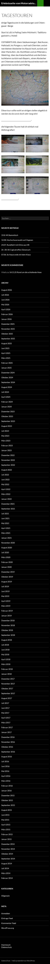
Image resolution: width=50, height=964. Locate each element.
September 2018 (8, 635)
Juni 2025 (5, 348)
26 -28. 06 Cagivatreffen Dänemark (15, 250)
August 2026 (6, 290)
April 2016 (5, 776)
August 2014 (6, 863)
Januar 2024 (6, 406)
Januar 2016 (6, 790)
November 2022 (8, 460)
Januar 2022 (6, 499)
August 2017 (6, 698)
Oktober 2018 (7, 630)
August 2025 (6, 343)
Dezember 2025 (8, 324)
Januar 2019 (6, 615)
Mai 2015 (5, 820)
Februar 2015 (7, 834)
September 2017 (8, 693)
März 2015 (5, 829)
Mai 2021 (5, 523)
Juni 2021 (5, 518)
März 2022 (5, 494)
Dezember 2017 (8, 679)
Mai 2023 (5, 436)
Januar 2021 (6, 538)
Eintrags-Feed (7, 918)
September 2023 (8, 421)
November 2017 (8, 683)
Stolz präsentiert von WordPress (23, 961)
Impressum (6, 945)
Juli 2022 (5, 474)
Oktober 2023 (7, 416)
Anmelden (5, 913)
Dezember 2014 (8, 844)
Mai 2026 (5, 304)
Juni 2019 (5, 591)
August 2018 (6, 640)
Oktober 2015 (7, 800)
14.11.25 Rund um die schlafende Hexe (25, 272)
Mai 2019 (5, 596)
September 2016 (8, 752)
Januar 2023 (6, 450)
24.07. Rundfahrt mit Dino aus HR (15, 245)
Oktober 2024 (7, 377)
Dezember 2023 (8, 411)
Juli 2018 (5, 645)
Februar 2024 (7, 402)
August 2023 (6, 426)
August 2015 (6, 810)
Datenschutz (6, 947)
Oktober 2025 (7, 334)
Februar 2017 (7, 727)
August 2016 (6, 756)
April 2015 (5, 824)
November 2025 (8, 329)
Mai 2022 (5, 484)
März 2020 (5, 557)
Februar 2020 (7, 562)
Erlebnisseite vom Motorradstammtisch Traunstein (19, 3)
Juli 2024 (5, 392)
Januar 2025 (6, 368)
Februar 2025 (7, 363)
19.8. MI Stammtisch (9, 235)
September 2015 (8, 805)
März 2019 (5, 606)
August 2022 (6, 470)
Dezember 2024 (8, 372)
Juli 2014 (5, 868)
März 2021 (5, 533)
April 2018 (5, 659)
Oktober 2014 (7, 854)
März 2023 (5, 440)
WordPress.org (7, 928)
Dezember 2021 (8, 504)
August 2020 (6, 547)
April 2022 (5, 489)
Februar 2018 (7, 669)
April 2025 (5, 353)
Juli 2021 (5, 513)
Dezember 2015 (8, 795)
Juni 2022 (5, 479)
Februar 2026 (7, 314)
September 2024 (8, 382)
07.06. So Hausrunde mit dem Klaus (16, 254)
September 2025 (8, 338)
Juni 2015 (5, 815)
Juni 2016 (5, 766)
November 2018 (8, 625)
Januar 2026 (6, 319)
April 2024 (5, 397)
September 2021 (8, 509)
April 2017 (5, 718)
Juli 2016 (5, 761)
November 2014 (8, 849)
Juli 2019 (5, 586)
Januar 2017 (6, 732)
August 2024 (6, 387)
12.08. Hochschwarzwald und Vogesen (17, 240)
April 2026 (5, 309)
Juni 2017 (5, 708)
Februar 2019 (7, 611)
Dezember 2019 (8, 572)
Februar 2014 (7, 878)
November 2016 (8, 742)
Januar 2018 (6, 674)
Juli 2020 (5, 552)
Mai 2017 (5, 713)
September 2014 (8, 858)
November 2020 (8, 543)
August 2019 (6, 581)
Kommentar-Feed (8, 923)
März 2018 (5, 664)
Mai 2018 (5, 654)
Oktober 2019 (7, 577)
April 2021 (5, 528)
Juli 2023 (5, 431)
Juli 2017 (5, 703)
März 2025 (5, 358)
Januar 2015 (6, 839)
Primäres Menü (47, 3)
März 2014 (5, 873)
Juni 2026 (5, 300)
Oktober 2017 (7, 688)
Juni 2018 (5, 649)
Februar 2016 (7, 786)
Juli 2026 (5, 295)
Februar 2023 (7, 445)
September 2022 (8, 465)
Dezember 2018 (8, 620)
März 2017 (5, 722)
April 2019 (5, 601)
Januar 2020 (6, 567)
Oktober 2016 (7, 747)
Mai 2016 (5, 771)
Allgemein (5, 896)
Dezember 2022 (8, 455)
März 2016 (5, 781)
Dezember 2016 (8, 737)
